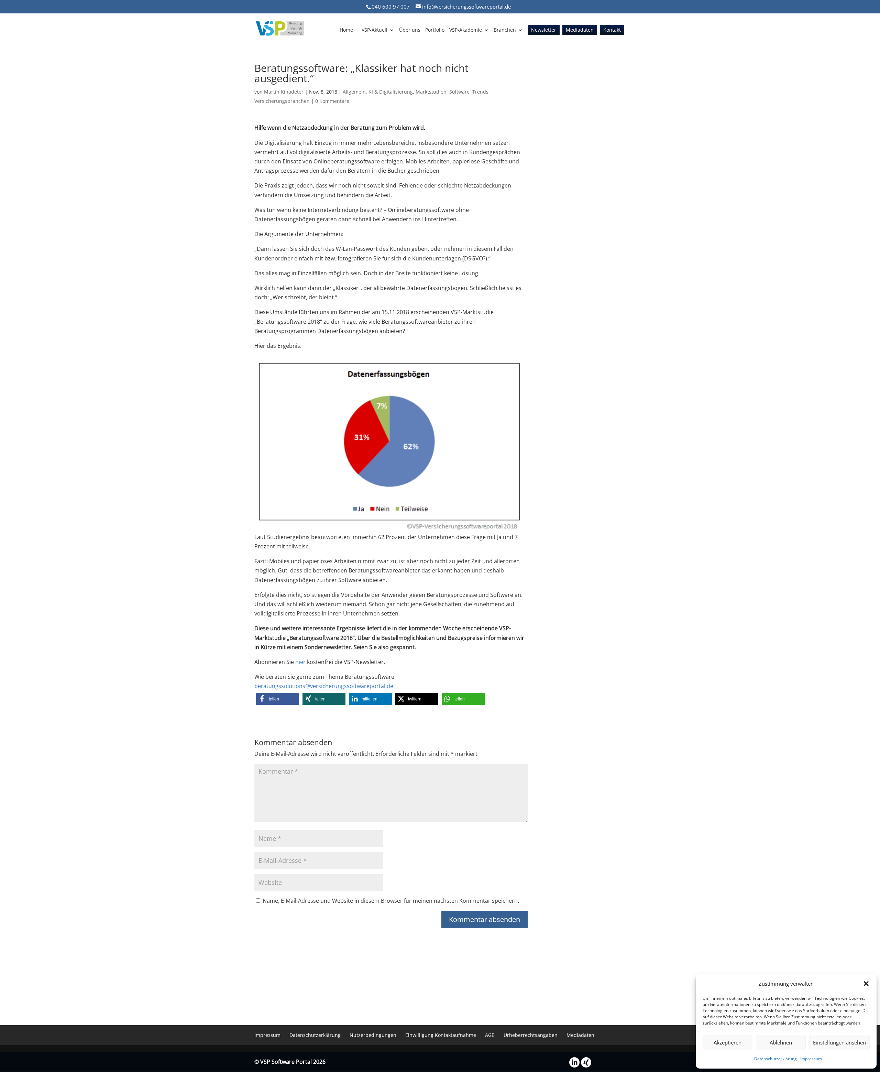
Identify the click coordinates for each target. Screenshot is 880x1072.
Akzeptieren (727, 1042)
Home (346, 30)
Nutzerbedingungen (373, 1035)
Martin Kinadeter (284, 91)
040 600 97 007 (391, 6)
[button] (866, 983)
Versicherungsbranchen (282, 101)
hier (300, 662)
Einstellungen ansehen (839, 1042)
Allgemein (354, 91)
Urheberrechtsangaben (531, 1035)
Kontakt (612, 30)
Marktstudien (431, 91)
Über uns (409, 30)
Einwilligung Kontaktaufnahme (440, 1035)
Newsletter (543, 30)
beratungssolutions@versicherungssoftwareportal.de (323, 686)
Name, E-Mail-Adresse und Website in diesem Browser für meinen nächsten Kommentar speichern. (391, 900)
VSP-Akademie (465, 30)
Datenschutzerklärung (775, 1059)
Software (459, 91)
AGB (490, 1035)
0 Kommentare (332, 101)
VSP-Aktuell (374, 30)
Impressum (811, 1059)
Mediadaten (580, 30)
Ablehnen (781, 1042)
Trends (480, 91)
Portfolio (434, 30)
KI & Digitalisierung (390, 91)
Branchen (505, 30)
